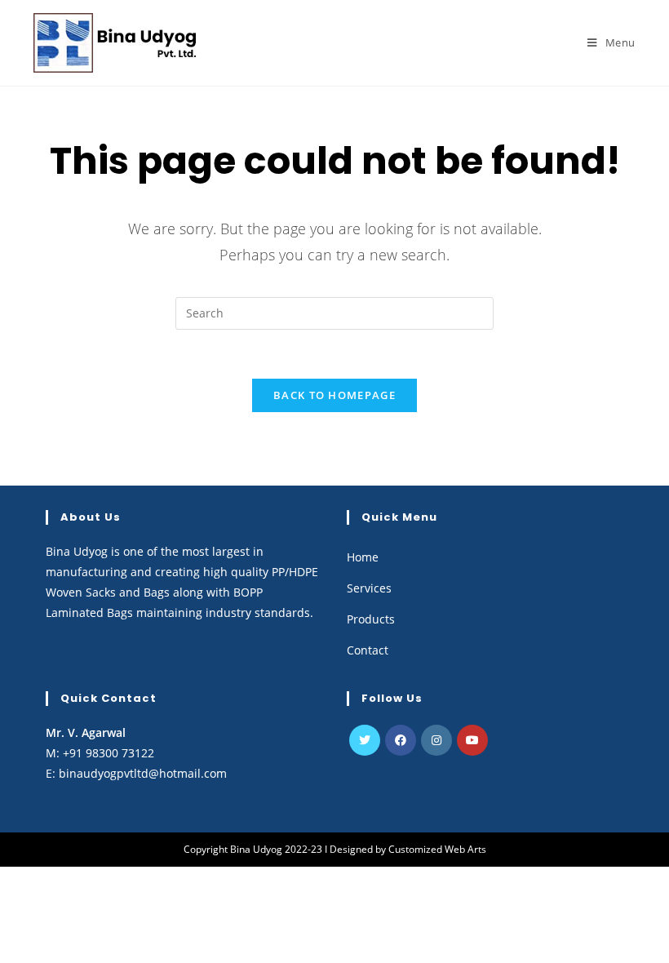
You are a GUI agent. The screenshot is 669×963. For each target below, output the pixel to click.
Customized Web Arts (437, 849)
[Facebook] (400, 740)
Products (371, 619)
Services (369, 588)
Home (363, 557)
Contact (367, 650)
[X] (364, 740)
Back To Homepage (334, 395)
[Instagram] (436, 740)
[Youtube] (472, 740)
